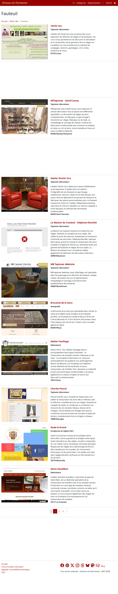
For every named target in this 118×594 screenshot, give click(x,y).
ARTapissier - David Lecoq (65, 100)
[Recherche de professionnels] (73, 3)
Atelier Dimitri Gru (61, 178)
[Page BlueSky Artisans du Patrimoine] (87, 566)
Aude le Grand (58, 427)
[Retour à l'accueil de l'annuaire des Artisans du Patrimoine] (14, 3)
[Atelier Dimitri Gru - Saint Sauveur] (24, 194)
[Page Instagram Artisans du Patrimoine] (77, 566)
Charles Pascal (59, 388)
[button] (103, 3)
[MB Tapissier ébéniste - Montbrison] (24, 280)
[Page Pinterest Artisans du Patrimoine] (67, 566)
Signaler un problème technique (15, 569)
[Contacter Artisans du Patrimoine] (98, 566)
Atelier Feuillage (60, 341)
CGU (3, 572)
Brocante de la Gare (61, 302)
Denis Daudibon (59, 468)
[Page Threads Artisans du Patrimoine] (82, 566)
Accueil (4, 21)
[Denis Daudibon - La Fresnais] (24, 485)
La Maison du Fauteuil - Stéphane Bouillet (74, 222)
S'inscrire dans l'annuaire (12, 567)
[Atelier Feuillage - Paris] (24, 357)
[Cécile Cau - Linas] (24, 41)
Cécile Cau (56, 25)
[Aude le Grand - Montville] (24, 443)
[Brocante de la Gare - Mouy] (24, 318)
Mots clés (14, 21)
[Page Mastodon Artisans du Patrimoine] (92, 566)
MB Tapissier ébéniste (63, 264)
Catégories (81, 3)
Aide (108, 3)
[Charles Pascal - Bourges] (24, 404)
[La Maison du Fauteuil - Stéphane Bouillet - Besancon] (24, 238)
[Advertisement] (59, 79)
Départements (94, 3)
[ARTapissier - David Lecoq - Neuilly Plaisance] (24, 116)
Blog (103, 566)
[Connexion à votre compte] (115, 3)
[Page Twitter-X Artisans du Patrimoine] (72, 566)
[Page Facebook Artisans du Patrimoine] (62, 566)
